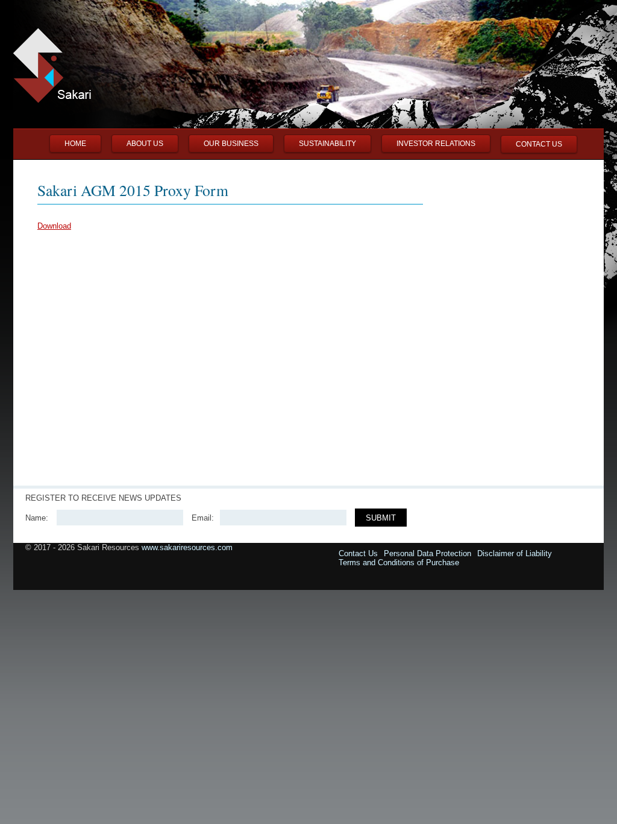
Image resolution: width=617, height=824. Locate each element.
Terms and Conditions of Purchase (399, 562)
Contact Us (539, 144)
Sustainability (327, 143)
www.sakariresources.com (187, 547)
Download (54, 225)
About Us (145, 143)
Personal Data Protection (427, 553)
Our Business (231, 143)
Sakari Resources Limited (56, 83)
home (75, 143)
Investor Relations (435, 143)
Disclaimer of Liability (514, 553)
